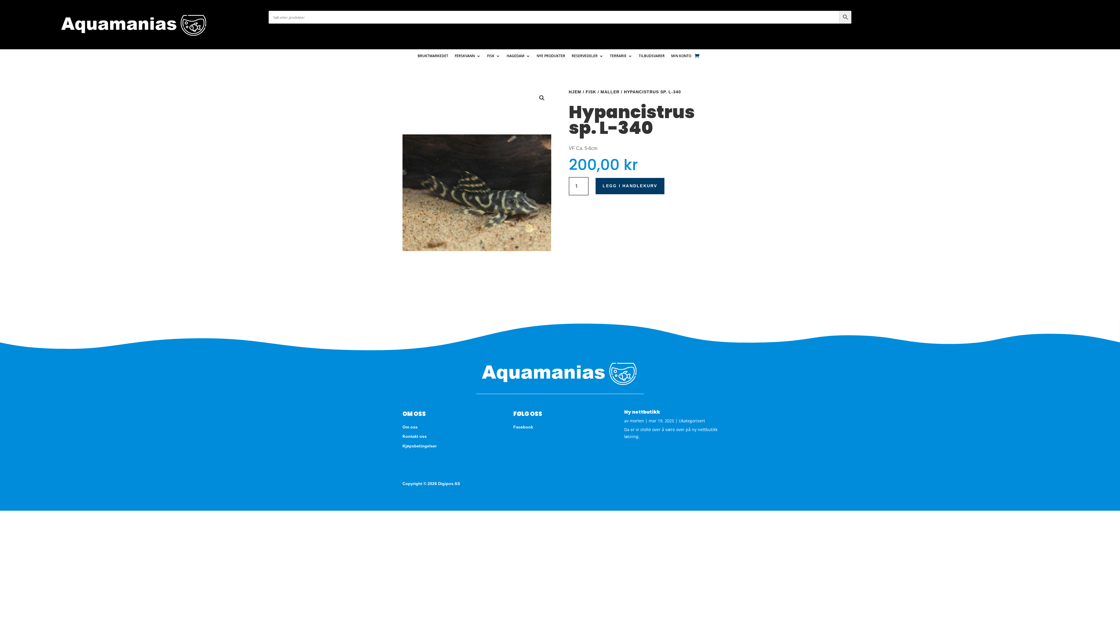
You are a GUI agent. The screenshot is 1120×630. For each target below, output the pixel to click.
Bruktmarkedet (433, 56)
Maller (610, 92)
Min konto (681, 56)
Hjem (575, 92)
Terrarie (618, 56)
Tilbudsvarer (652, 56)
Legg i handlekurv (630, 185)
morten (637, 421)
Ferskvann (465, 56)
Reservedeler (585, 56)
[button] (542, 98)
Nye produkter (551, 56)
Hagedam (515, 56)
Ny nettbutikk (642, 412)
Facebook (523, 427)
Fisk (490, 56)
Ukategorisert (692, 421)
